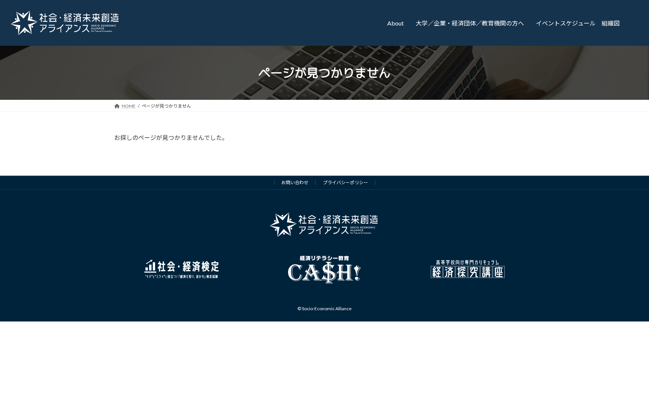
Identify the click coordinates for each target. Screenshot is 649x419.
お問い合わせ (294, 182)
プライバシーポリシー (345, 182)
